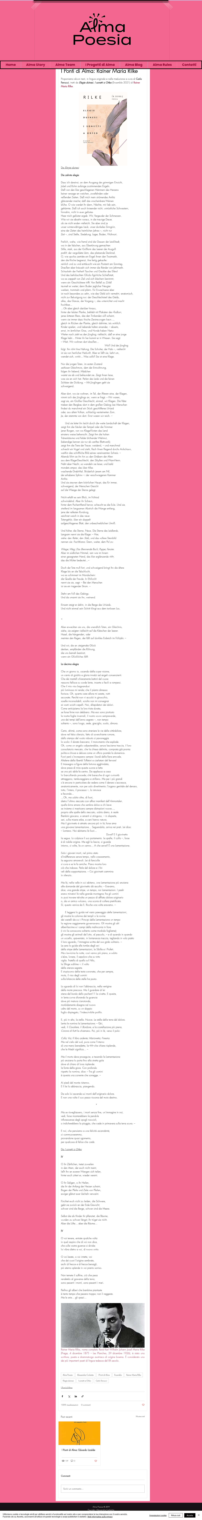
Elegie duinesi (68, 1380)
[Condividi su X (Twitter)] (69, 1396)
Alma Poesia (68, 1375)
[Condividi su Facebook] (62, 1396)
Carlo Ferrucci (101, 1380)
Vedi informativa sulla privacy (100, 1516)
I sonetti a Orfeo (84, 1380)
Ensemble (118, 1375)
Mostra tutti (140, 1416)
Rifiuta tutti (175, 1515)
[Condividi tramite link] (82, 1396)
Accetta (190, 1515)
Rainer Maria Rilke (133, 1375)
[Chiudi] (198, 1515)
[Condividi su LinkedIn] (75, 1396)
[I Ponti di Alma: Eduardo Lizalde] (79, 1433)
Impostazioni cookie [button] (158, 1515)
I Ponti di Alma (104, 1375)
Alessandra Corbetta (85, 1375)
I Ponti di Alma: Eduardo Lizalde (78, 1450)
